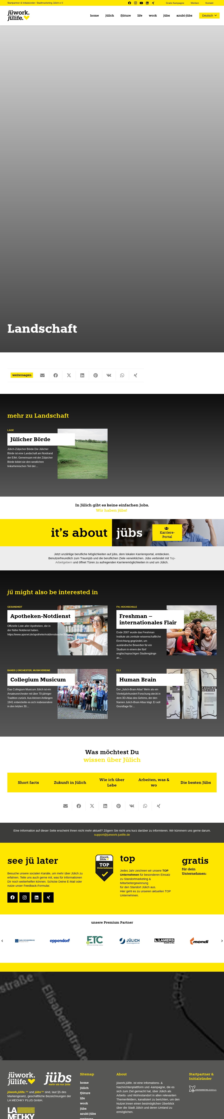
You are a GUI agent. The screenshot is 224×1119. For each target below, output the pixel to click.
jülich (84, 1088)
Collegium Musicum (38, 679)
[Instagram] (135, 3)
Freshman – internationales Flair (148, 619)
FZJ (118, 670)
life (82, 1098)
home (84, 1083)
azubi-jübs (88, 1114)
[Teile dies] (55, 375)
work (84, 1103)
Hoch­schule (129, 607)
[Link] (28, 782)
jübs (83, 1108)
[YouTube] (141, 3)
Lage (10, 430)
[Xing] (153, 3)
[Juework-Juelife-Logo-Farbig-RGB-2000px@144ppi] (18, 15)
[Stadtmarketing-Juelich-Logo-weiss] (203, 1089)
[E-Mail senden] (42, 375)
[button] (209, 16)
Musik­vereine (41, 670)
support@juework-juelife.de (112, 834)
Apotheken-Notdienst (40, 616)
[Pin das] (95, 375)
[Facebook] (129, 3)
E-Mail (71, 881)
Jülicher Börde (30, 439)
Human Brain (137, 679)
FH (118, 607)
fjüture (85, 1093)
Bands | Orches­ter (19, 670)
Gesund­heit (14, 607)
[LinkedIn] (147, 3)
